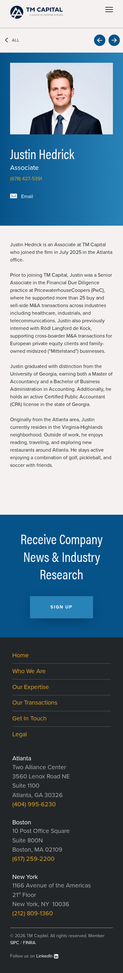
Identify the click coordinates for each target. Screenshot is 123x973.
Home (20, 655)
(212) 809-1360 (32, 913)
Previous (99, 40)
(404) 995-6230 (34, 804)
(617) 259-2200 (33, 859)
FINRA (29, 942)
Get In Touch (29, 718)
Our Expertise (30, 687)
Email (27, 196)
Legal (19, 734)
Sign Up (61, 607)
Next (114, 40)
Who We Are (29, 671)
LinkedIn (44, 956)
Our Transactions (34, 702)
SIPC (14, 942)
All (15, 40)
